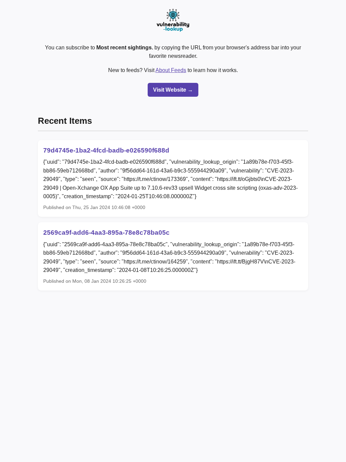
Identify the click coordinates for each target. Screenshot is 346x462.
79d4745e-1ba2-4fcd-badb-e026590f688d (106, 150)
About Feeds (170, 70)
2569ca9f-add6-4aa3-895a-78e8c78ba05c (106, 232)
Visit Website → (173, 90)
